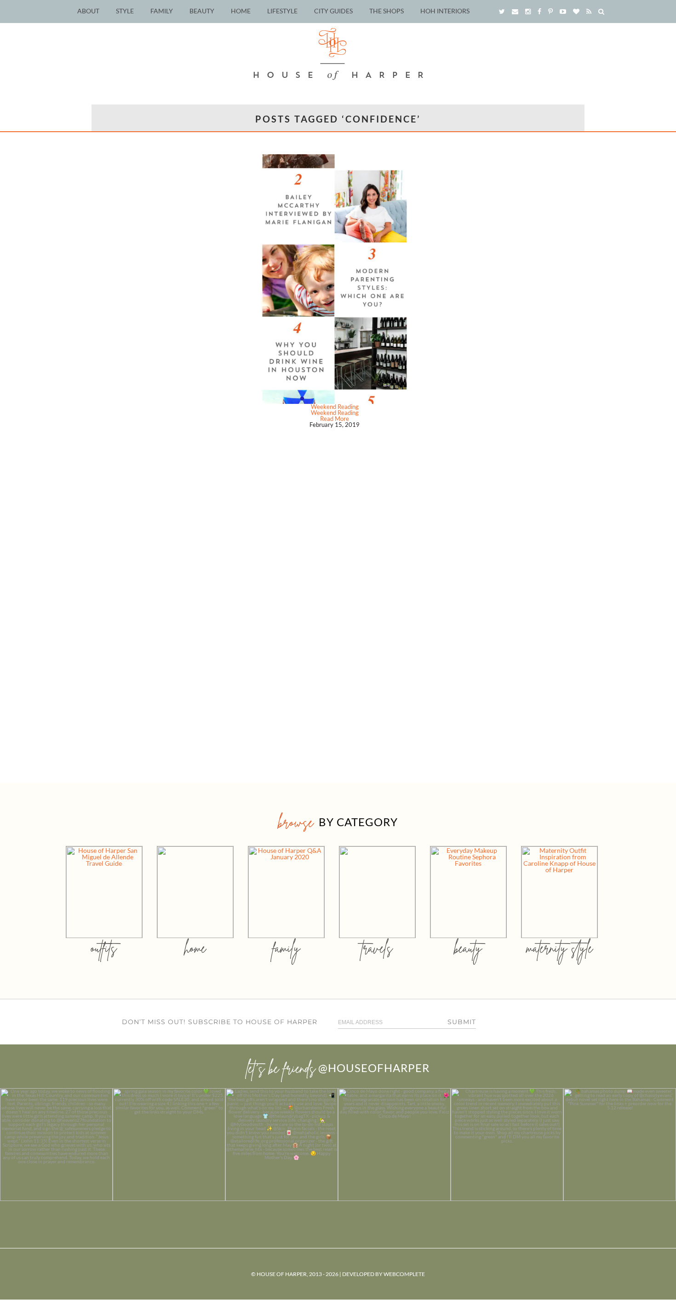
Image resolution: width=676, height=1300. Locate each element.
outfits (104, 948)
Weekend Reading (335, 406)
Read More (334, 418)
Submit (461, 1022)
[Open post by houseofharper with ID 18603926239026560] (56, 1144)
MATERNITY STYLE (559, 948)
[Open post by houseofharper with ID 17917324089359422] (394, 1144)
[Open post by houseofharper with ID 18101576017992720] (507, 1144)
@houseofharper (374, 1067)
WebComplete (404, 1274)
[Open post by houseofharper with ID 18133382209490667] (281, 1144)
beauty (468, 948)
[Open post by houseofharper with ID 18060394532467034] (169, 1144)
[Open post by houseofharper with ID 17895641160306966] (619, 1144)
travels (377, 948)
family (286, 948)
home (195, 948)
